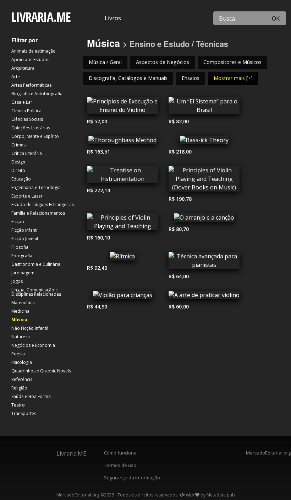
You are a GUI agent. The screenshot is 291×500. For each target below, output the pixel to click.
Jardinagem (22, 273)
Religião (19, 388)
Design (18, 162)
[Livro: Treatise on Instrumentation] (122, 176)
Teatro (18, 405)
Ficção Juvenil (24, 239)
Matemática (23, 303)
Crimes (18, 145)
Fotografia (21, 256)
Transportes (23, 413)
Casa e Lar (21, 102)
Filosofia (19, 247)
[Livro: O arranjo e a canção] (204, 219)
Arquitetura (22, 68)
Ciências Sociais (27, 119)
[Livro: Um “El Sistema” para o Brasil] (204, 107)
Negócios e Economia (33, 345)
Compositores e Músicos (232, 62)
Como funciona (120, 453)
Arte (15, 77)
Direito (18, 170)
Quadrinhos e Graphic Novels (41, 371)
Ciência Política (26, 111)
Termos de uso (120, 465)
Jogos (17, 281)
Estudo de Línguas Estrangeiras (42, 204)
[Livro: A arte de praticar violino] (204, 297)
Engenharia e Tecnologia (36, 187)
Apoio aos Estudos (30, 60)
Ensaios (190, 78)
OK (276, 18)
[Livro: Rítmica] (122, 258)
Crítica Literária (26, 153)
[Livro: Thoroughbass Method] (122, 142)
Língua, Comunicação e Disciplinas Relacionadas (36, 292)
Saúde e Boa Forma (31, 396)
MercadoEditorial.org (266, 453)
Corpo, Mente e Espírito (35, 136)
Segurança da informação (132, 477)
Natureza (20, 337)
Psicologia (21, 362)
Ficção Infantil (25, 230)
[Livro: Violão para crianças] (122, 297)
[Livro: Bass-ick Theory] (204, 142)
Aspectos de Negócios (162, 62)
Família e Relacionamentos (38, 213)
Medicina (20, 311)
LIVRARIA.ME (41, 17)
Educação (21, 179)
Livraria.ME (71, 453)
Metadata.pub (221, 495)
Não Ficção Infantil (29, 328)
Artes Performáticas (31, 85)
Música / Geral (105, 62)
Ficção (17, 222)
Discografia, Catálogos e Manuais (128, 78)
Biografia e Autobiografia (36, 94)
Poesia (18, 354)
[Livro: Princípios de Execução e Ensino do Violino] (122, 107)
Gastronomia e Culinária (35, 264)
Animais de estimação (33, 51)
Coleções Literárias (30, 128)
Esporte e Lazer (27, 196)
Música (19, 320)
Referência (22, 379)
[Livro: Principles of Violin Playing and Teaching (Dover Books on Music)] (204, 180)
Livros (113, 18)
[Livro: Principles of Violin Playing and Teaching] (122, 223)
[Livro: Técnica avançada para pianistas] (204, 262)
